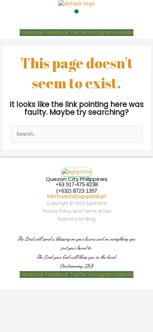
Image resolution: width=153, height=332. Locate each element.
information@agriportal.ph (76, 196)
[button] (76, 11)
